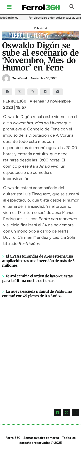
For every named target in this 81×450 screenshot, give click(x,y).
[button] (7, 91)
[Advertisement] (40, 340)
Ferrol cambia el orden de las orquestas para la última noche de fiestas (37, 278)
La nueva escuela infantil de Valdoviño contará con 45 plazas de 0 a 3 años (37, 293)
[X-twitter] (66, 412)
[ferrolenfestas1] (40, 39)
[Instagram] (75, 412)
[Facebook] (57, 412)
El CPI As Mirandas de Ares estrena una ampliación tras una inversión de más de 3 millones (38, 261)
